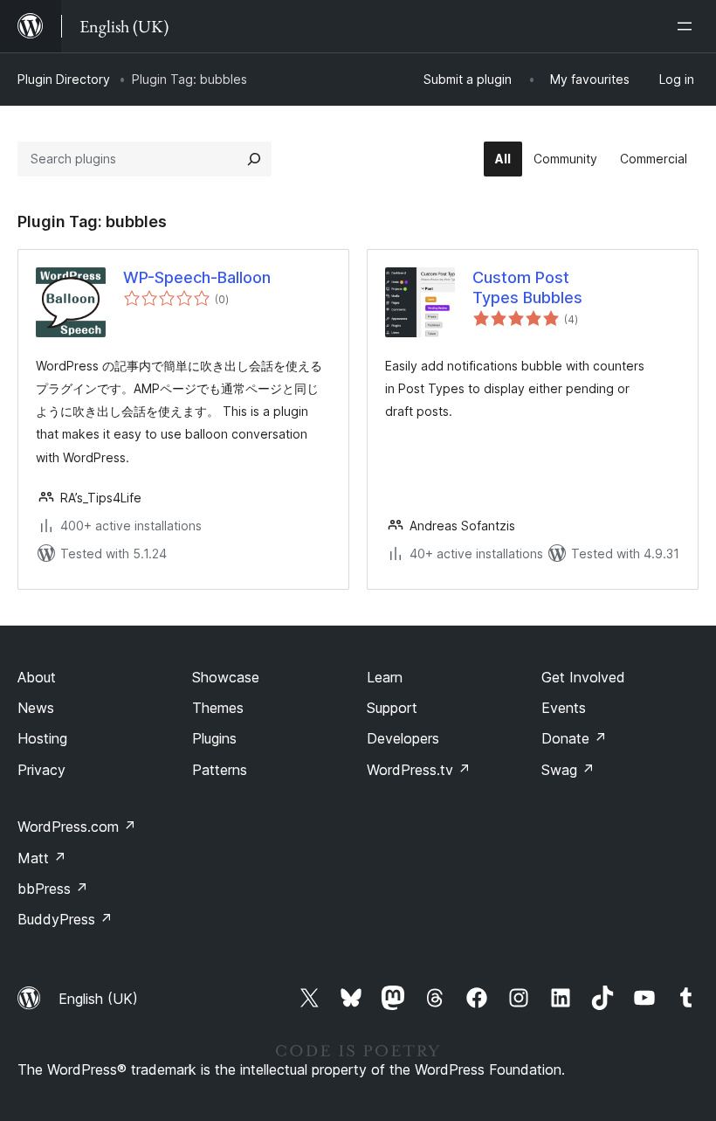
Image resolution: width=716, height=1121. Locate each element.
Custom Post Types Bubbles (527, 287)
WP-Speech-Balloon (197, 277)
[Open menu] (688, 26)
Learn (385, 677)
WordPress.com (76, 826)
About (36, 677)
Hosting (42, 738)
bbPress (52, 888)
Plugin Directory (63, 79)
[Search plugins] (254, 159)
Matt (41, 858)
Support (392, 707)
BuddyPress (65, 919)
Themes (218, 707)
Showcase (225, 677)
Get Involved (583, 677)
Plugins (214, 738)
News (35, 707)
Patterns (219, 769)
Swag (568, 769)
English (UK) (98, 998)
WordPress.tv (419, 769)
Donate (574, 738)
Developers (403, 738)
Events (563, 707)
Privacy (41, 769)
